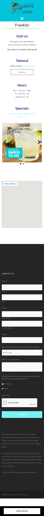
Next (38, 142)
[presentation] (19, 402)
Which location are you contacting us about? (21, 347)
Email (5, 308)
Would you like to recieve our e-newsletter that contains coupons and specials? (21, 377)
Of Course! (8, 384)
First (4, 292)
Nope (6, 388)
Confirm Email (7, 328)
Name (5, 281)
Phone (5, 334)
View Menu (22, 72)
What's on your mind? (11, 359)
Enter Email (6, 318)
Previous (5, 142)
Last (3, 302)
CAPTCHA (5, 395)
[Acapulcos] (22, 8)
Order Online (29, 66)
